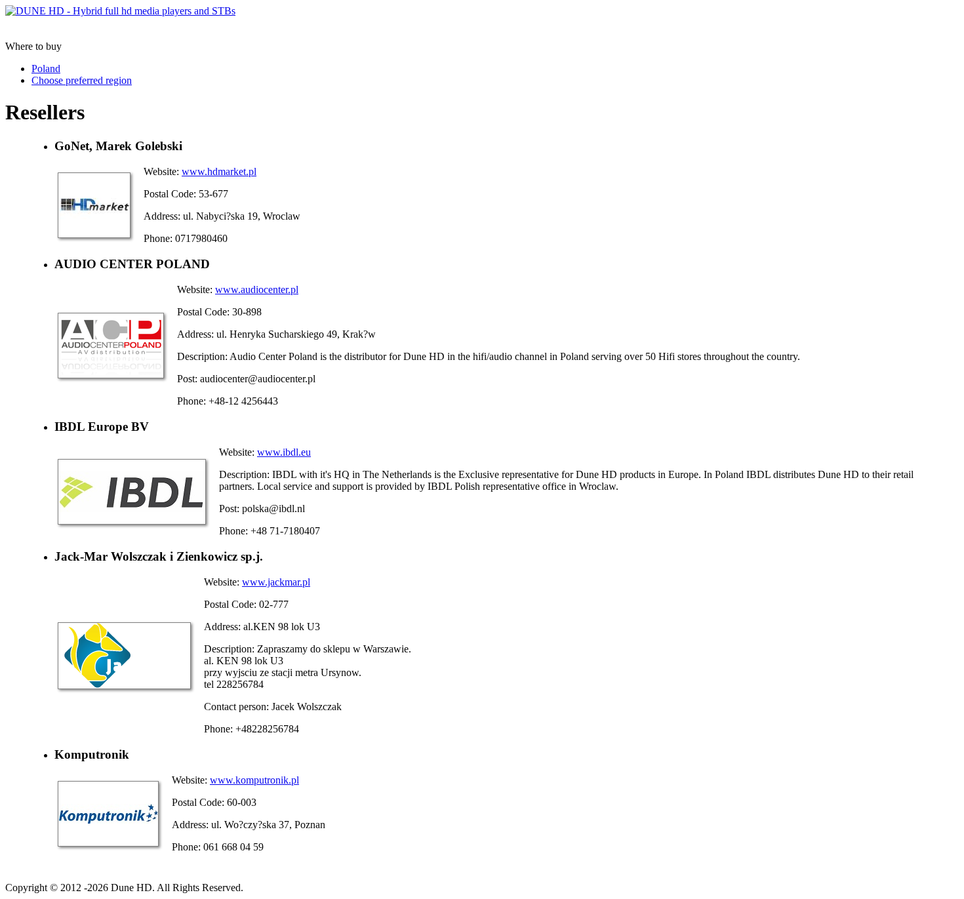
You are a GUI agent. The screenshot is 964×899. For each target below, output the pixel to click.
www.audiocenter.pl (256, 289)
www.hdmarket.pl (219, 171)
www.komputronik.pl (254, 780)
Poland (45, 68)
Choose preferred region (81, 80)
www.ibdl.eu (284, 452)
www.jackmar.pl (276, 582)
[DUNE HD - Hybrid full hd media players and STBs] (120, 10)
